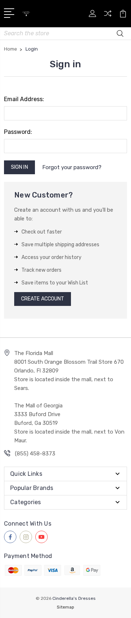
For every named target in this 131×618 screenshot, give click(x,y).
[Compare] (108, 15)
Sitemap (65, 607)
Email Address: (24, 99)
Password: (18, 131)
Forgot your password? (72, 167)
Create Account (42, 299)
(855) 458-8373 (35, 453)
